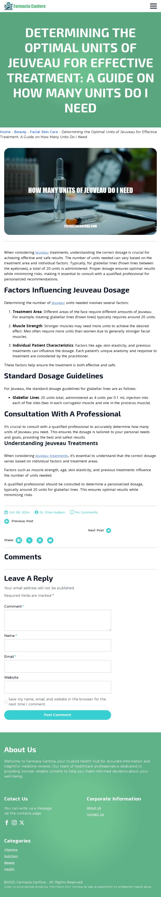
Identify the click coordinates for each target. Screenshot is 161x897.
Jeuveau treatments (51, 455)
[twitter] (21, 822)
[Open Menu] (153, 6)
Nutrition (11, 856)
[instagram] (14, 822)
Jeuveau (42, 252)
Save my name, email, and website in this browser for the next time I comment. (57, 701)
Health (9, 869)
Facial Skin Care (44, 132)
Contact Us (95, 814)
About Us (94, 808)
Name (10, 635)
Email (10, 656)
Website (11, 677)
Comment (14, 606)
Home (5, 132)
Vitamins (11, 850)
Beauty (20, 132)
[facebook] (6, 822)
